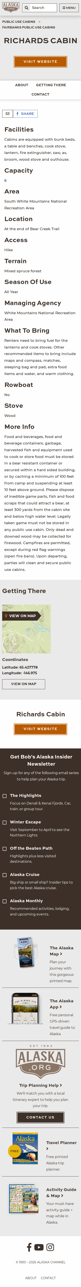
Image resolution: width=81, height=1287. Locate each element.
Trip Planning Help (39, 1086)
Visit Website (40, 62)
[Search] (26, 8)
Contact (40, 94)
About (21, 85)
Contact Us (40, 1117)
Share (27, 114)
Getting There (51, 85)
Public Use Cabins (18, 21)
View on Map (23, 684)
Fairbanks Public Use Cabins (28, 27)
